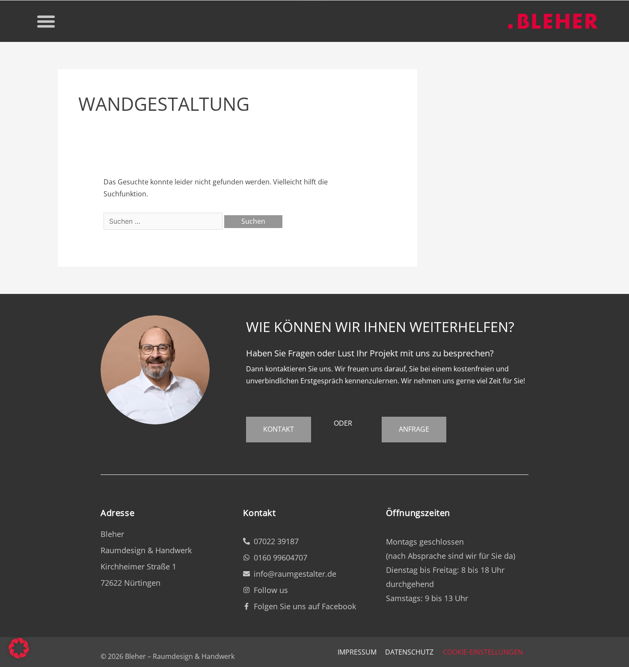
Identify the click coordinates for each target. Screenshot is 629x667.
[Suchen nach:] (164, 221)
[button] (46, 21)
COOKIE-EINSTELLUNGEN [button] (483, 652)
